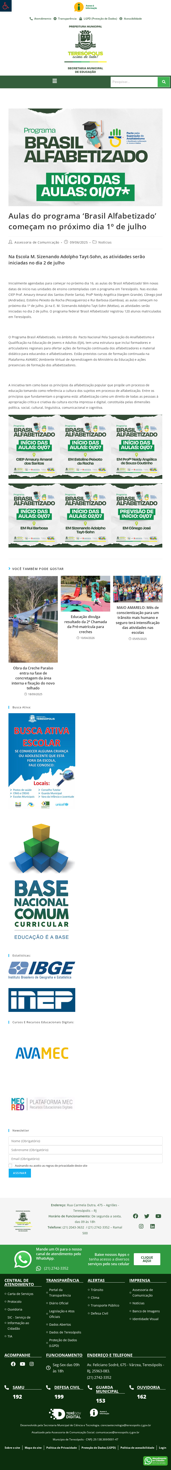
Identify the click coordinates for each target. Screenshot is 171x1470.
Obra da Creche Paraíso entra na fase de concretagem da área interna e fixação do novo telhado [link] (33, 678)
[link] (6, 6)
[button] (55, 81)
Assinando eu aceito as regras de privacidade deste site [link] (51, 1166)
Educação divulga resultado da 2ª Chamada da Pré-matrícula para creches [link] (85, 624)
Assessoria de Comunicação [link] (36, 242)
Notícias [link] (105, 242)
